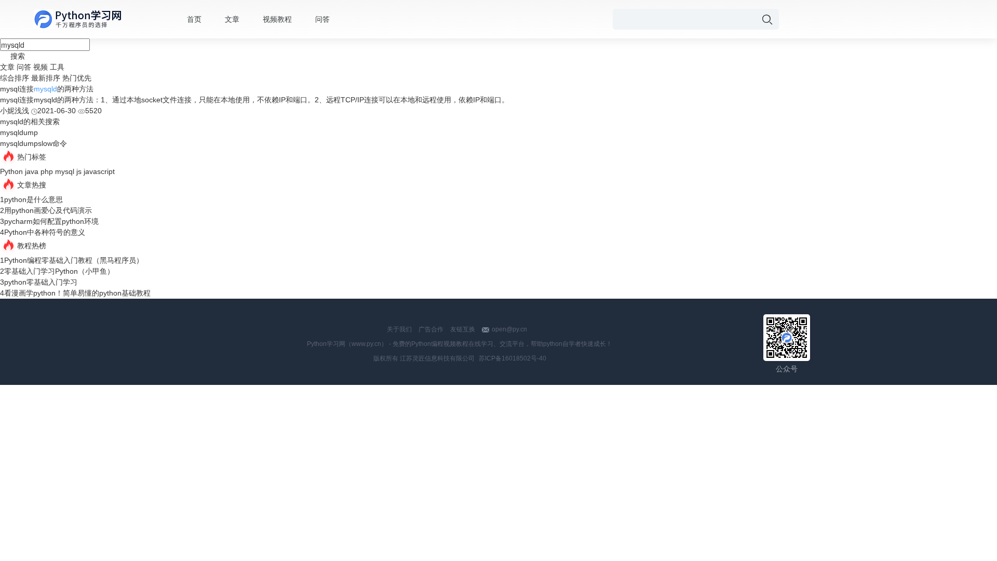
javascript (99, 171)
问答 (322, 19)
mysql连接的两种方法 (46, 89)
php (47, 171)
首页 (194, 19)
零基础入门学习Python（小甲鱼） (59, 271)
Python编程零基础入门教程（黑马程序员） (73, 260)
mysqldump (19, 132)
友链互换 (462, 329)
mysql (64, 171)
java (31, 171)
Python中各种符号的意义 (44, 232)
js (79, 171)
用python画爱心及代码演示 (48, 210)
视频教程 (277, 19)
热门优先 (76, 78)
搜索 (17, 56)
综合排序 (14, 78)
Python (11, 171)
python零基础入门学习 (40, 282)
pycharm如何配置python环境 (51, 221)
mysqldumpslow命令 (33, 143)
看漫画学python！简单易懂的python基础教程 (77, 293)
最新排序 (45, 78)
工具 (57, 67)
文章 (232, 19)
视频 (40, 67)
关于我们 (399, 329)
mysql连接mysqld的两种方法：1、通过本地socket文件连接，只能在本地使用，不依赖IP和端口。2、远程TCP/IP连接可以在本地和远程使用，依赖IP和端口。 (254, 100)
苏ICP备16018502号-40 (512, 358)
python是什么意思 (33, 199)
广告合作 (431, 329)
